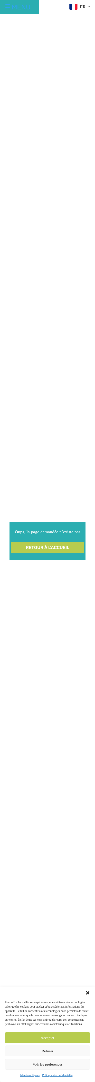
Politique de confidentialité (57, 1075)
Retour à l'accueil (47, 547)
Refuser (47, 1051)
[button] (87, 992)
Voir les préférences (48, 1064)
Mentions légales (30, 1075)
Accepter (47, 1038)
